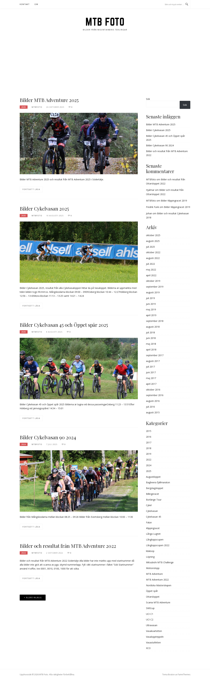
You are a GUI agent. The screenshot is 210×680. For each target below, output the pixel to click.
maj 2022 (151, 269)
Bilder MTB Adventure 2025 (49, 100)
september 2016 (154, 395)
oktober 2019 (153, 280)
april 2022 (151, 275)
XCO (148, 648)
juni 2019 (151, 303)
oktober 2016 (153, 389)
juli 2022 (150, 263)
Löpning (150, 556)
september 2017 (154, 355)
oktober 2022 (153, 252)
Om (36, 4)
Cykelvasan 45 (153, 516)
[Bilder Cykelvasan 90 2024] (79, 480)
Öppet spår (152, 590)
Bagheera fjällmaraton (158, 482)
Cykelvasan (152, 511)
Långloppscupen (154, 539)
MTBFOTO (37, 107)
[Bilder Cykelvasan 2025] (79, 251)
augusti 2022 (153, 258)
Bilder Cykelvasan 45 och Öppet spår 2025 (64, 325)
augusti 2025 (153, 241)
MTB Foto (105, 22)
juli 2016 (150, 406)
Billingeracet (152, 493)
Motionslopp (152, 568)
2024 (23, 444)
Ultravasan (151, 625)
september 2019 (154, 286)
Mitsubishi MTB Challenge (160, 562)
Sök (148, 98)
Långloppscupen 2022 (157, 545)
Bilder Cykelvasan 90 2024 (48, 437)
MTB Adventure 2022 (157, 579)
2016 (148, 436)
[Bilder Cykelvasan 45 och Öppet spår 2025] (79, 368)
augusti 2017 (153, 361)
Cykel (149, 505)
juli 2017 (150, 366)
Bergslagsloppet (154, 488)
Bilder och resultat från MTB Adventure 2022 (68, 546)
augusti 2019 (153, 292)
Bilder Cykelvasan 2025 (44, 208)
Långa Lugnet (153, 533)
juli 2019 (150, 298)
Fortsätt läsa (31, 189)
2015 (148, 431)
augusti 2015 (153, 412)
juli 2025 (150, 246)
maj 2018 (151, 343)
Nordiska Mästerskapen (158, 585)
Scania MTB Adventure (158, 602)
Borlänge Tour (153, 499)
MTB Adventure (154, 573)
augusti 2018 (153, 326)
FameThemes (184, 674)
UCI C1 (149, 613)
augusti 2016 (153, 400)
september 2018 (154, 321)
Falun (149, 522)
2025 (23, 107)
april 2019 (151, 315)
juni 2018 (151, 338)
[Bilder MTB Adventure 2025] (79, 143)
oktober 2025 (153, 235)
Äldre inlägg (34, 597)
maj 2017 (151, 378)
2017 (148, 442)
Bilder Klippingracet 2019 (174, 200)
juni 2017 (151, 372)
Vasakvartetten (154, 631)
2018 (148, 448)
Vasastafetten (153, 642)
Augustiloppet (153, 476)
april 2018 (151, 349)
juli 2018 (150, 332)
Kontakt (25, 4)
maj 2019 (151, 309)
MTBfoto (151, 179)
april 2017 (151, 383)
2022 (23, 553)
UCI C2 (149, 619)
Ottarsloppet (152, 596)
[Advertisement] (105, 64)
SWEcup (150, 608)
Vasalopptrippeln (155, 636)
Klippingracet (153, 528)
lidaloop (150, 551)
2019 (148, 453)
